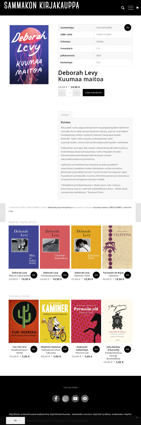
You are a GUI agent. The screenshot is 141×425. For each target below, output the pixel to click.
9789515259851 (115, 207)
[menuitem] (121, 7)
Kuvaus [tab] (65, 114)
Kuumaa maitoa (100, 207)
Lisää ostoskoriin (93, 92)
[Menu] (129, 7)
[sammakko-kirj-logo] (42, 7)
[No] (136, 417)
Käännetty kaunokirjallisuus (60, 207)
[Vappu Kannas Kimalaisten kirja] (138, 212)
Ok (15, 420)
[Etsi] (121, 7)
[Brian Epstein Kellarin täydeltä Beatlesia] (2, 212)
